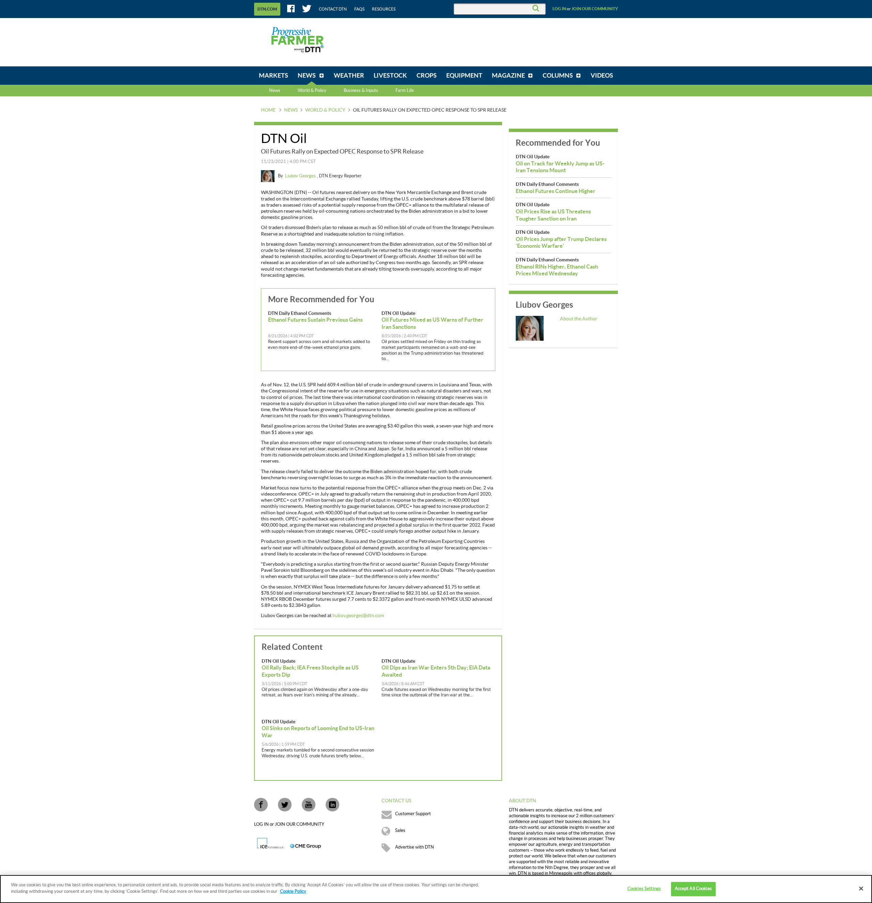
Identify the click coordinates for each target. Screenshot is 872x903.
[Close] (861, 888)
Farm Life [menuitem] (404, 90)
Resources (383, 9)
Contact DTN (333, 9)
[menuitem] (273, 75)
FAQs (359, 9)
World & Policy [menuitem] (312, 90)
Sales (400, 830)
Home (268, 110)
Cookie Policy (293, 891)
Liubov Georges (301, 176)
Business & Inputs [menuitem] (361, 90)
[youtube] (308, 804)
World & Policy (325, 110)
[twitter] (285, 804)
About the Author (578, 319)
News (274, 90)
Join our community (595, 9)
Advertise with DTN (414, 847)
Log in (559, 9)
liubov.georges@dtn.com (358, 615)
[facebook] (261, 804)
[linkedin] (332, 804)
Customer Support (413, 813)
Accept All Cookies (693, 888)
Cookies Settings (644, 888)
